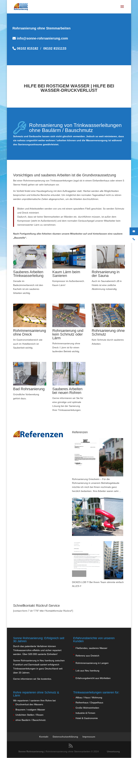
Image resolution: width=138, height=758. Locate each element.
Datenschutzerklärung (65, 736)
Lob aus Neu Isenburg (87, 670)
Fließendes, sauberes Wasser (91, 648)
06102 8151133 (54, 48)
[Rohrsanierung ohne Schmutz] (108, 326)
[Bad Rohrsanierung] (29, 384)
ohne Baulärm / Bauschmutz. (30, 720)
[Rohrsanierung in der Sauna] (108, 267)
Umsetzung (113, 751)
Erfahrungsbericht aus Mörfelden (93, 678)
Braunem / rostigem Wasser (30, 709)
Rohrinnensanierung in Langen (92, 663)
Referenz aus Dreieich (87, 655)
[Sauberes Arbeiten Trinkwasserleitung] (29, 267)
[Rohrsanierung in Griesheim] (97, 457)
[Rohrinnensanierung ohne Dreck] (29, 326)
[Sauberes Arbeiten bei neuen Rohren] (68, 384)
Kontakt (43, 736)
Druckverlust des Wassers (29, 704)
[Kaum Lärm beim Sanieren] (68, 267)
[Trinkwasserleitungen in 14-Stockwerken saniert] (97, 560)
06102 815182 (27, 48)
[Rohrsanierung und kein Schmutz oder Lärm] (68, 326)
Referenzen (80, 432)
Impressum (88, 736)
